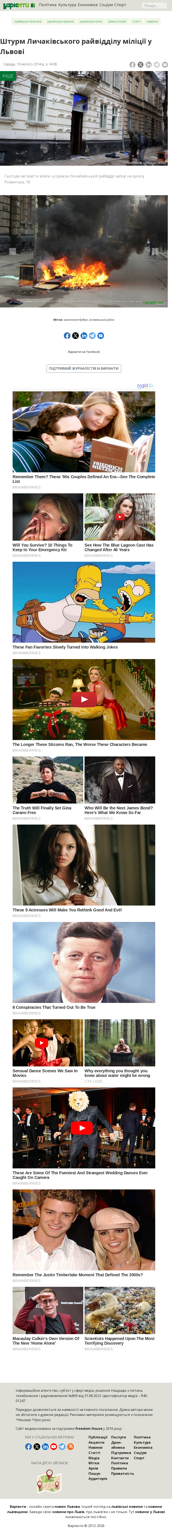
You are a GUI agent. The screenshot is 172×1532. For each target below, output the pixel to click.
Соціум (106, 4)
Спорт (120, 4)
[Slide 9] (88, 301)
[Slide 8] (80, 301)
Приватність (122, 1473)
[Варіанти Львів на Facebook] (28, 1446)
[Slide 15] (132, 301)
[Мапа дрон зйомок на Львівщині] (49, 1481)
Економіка (88, 4)
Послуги (118, 1437)
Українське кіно (91, 21)
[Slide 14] (124, 301)
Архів (93, 1468)
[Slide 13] (117, 301)
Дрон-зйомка (118, 1445)
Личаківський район (101, 320)
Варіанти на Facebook (84, 352)
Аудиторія (98, 1478)
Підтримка (121, 1452)
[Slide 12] (110, 301)
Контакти (120, 1457)
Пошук (94, 1473)
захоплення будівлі (76, 320)
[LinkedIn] (149, 65)
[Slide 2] (36, 301)
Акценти (96, 1442)
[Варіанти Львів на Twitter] (37, 1446)
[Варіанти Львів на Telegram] (62, 1446)
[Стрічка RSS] (70, 1446)
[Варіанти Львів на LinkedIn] (45, 1446)
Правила (119, 1468)
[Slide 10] (95, 301)
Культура (67, 4)
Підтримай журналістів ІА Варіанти (84, 368)
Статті (136, 21)
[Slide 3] (43, 301)
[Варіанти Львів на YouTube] (53, 1446)
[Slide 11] (102, 301)
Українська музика (60, 21)
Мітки (94, 1462)
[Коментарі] (165, 65)
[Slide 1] (29, 301)
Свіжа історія (117, 21)
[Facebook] (132, 65)
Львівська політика (27, 21)
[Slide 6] (66, 301)
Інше (8, 76)
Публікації (98, 1437)
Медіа (94, 1457)
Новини (152, 21)
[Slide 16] (139, 301)
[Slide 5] (58, 301)
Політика (48, 4)
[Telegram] (157, 65)
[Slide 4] (51, 301)
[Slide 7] (73, 301)
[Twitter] (141, 65)
